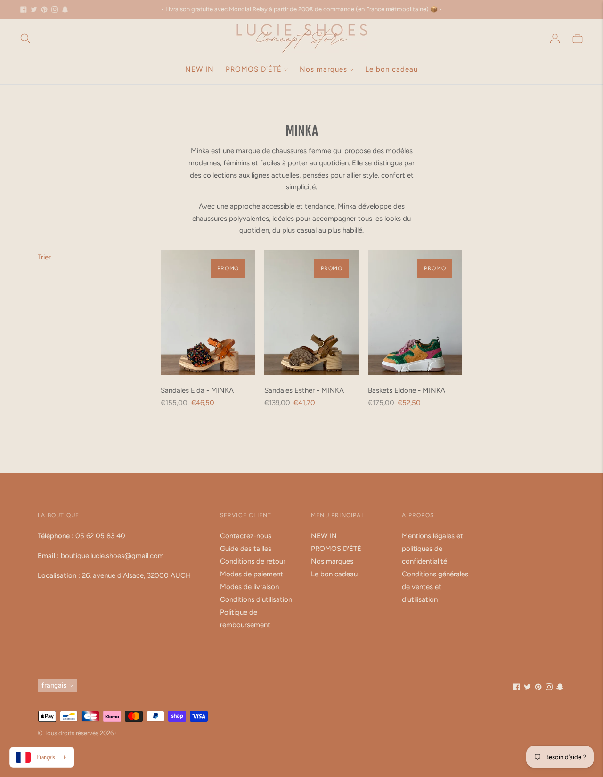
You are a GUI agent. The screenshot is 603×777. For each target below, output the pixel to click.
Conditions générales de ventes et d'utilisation (435, 587)
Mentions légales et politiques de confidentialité (432, 549)
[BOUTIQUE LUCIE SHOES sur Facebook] (23, 9)
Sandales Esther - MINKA (304, 390)
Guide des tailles (245, 548)
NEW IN (199, 69)
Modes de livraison (249, 587)
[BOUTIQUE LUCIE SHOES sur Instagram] (54, 9)
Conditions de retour (252, 561)
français (53, 685)
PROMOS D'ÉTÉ (254, 69)
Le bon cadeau (391, 69)
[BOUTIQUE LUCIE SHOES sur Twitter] (34, 9)
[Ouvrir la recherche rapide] (25, 38)
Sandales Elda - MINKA (197, 390)
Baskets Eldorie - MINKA (406, 390)
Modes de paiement (251, 574)
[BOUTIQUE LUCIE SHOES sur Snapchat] (65, 9)
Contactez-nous (245, 536)
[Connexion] (555, 38)
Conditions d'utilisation (256, 599)
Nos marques (323, 69)
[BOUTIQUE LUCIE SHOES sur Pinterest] (44, 9)
